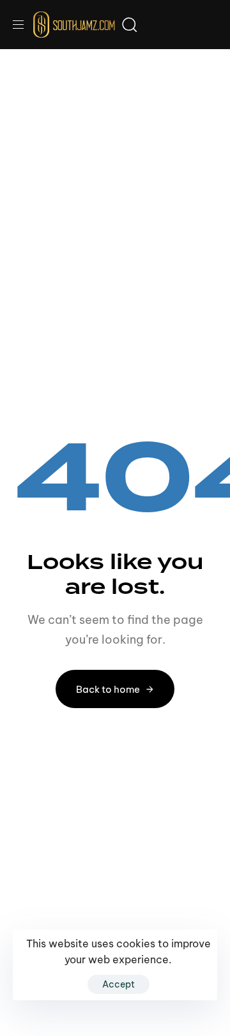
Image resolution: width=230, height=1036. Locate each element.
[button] (23, 24)
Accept (118, 984)
